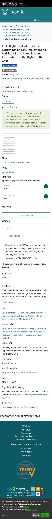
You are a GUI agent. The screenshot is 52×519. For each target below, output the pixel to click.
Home (4, 26)
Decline (36, 515)
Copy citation (14, 235)
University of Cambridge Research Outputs (18, 35)
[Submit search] (27, 19)
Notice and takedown (26, 439)
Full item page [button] (26, 215)
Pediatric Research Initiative (24, 331)
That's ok (44, 515)
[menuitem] (31, 19)
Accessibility (26, 448)
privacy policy (31, 509)
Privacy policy (26, 451)
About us (26, 429)
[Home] (14, 3)
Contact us (26, 433)
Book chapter (8, 172)
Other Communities (19, 26)
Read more (8, 302)
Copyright (26, 455)
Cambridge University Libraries (18, 29)
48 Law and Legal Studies (32, 328)
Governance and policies (26, 436)
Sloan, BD (6, 277)
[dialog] (26, 509)
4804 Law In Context (11, 328)
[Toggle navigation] (46, 19)
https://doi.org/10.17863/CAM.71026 (18, 91)
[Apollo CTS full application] (26, 480)
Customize (6, 515)
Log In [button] (37, 19)
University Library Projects (16, 32)
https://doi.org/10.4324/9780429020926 (19, 372)
